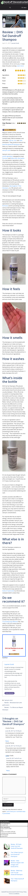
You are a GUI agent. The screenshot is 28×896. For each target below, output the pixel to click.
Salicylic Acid (8, 700)
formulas (5, 206)
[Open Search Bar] (10, 7)
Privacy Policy (23, 892)
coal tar (11, 140)
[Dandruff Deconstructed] (14, 2)
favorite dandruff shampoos (11, 144)
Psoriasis (5, 158)
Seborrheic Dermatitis (17, 158)
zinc (15, 140)
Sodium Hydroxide (8, 591)
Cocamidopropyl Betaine (10, 622)
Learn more (20, 66)
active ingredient (7, 156)
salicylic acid (6, 150)
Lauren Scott (15, 43)
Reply (7, 741)
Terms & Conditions (14, 893)
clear (20, 140)
